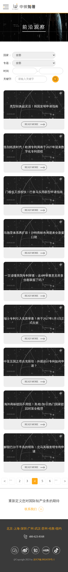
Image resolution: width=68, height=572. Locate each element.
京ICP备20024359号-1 (44, 559)
